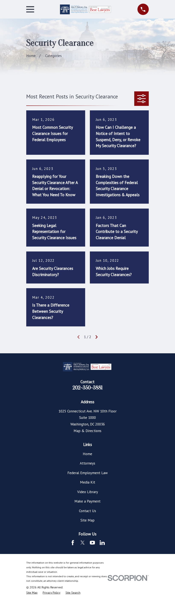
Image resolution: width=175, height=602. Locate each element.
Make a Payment (87, 501)
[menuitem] (32, 593)
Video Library (87, 491)
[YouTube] (92, 542)
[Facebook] (72, 542)
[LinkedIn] (102, 542)
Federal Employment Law (87, 472)
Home (87, 454)
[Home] (85, 9)
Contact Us (87, 510)
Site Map (87, 520)
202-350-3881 (88, 387)
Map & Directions (87, 430)
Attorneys (87, 463)
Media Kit (87, 482)
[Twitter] (82, 542)
